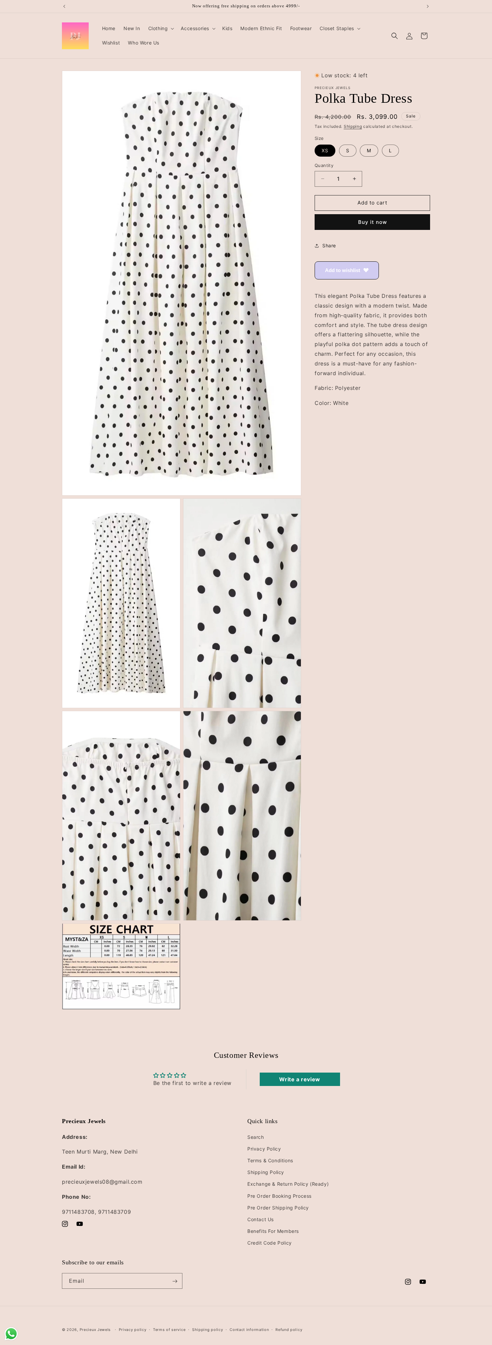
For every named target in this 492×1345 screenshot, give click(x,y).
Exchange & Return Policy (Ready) (288, 1184)
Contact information (249, 1329)
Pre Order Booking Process (279, 1195)
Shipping (353, 126)
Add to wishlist (342, 270)
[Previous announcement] (64, 6)
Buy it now (372, 222)
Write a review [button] (299, 1079)
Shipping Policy (265, 1172)
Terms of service (169, 1329)
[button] (160, 28)
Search (255, 1137)
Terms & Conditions (270, 1160)
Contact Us (260, 1219)
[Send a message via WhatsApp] (11, 1334)
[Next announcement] (427, 6)
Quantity (324, 165)
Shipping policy (207, 1329)
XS (325, 150)
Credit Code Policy (269, 1243)
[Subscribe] (174, 1281)
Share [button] (329, 245)
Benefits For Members (273, 1231)
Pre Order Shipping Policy (278, 1207)
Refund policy (288, 1329)
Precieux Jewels (95, 1329)
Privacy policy (133, 1329)
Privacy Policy (264, 1149)
